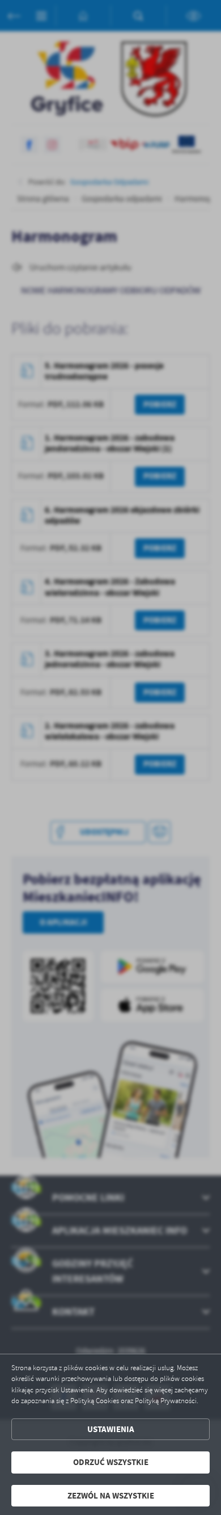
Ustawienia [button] (110, 1429)
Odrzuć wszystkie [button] (110, 1462)
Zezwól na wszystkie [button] (110, 1495)
